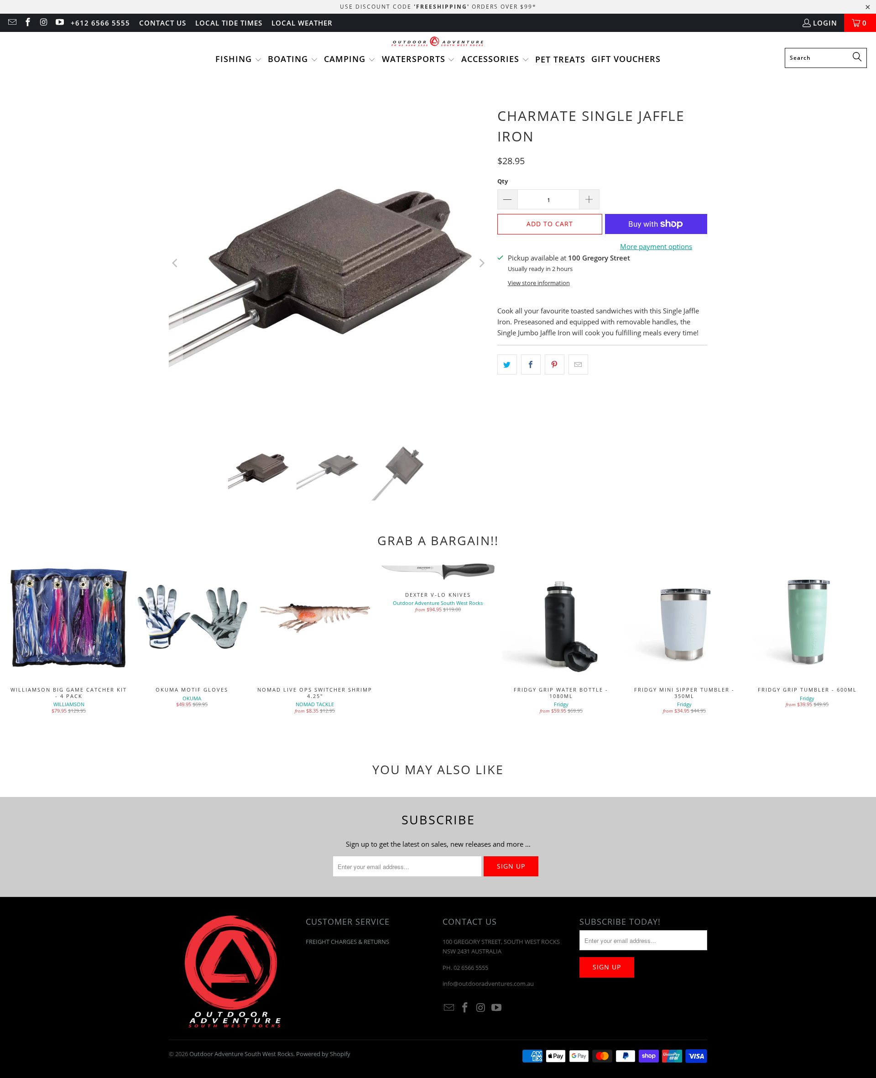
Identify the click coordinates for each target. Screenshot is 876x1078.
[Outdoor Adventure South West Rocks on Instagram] (43, 22)
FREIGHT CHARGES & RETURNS (347, 941)
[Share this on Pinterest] (554, 364)
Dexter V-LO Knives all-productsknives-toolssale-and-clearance (438, 571)
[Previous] (175, 263)
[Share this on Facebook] (531, 364)
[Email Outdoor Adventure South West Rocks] (11, 22)
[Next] (481, 263)
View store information (539, 283)
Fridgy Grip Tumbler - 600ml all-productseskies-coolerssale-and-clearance (807, 618)
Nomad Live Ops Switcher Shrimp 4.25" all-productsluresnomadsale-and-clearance (315, 618)
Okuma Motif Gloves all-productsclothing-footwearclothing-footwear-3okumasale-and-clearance (191, 618)
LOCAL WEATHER (302, 22)
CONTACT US (162, 22)
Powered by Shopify (323, 1054)
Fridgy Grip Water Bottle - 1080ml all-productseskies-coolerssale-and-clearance (561, 618)
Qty (502, 181)
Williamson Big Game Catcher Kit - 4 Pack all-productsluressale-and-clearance (69, 618)
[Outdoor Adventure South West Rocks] (438, 42)
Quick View (561, 638)
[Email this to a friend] (578, 364)
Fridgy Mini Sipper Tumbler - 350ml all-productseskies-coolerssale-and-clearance (684, 618)
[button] (238, 60)
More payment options (656, 246)
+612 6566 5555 (100, 22)
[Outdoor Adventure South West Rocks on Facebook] (27, 22)
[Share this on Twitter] (507, 364)
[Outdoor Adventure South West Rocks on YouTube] (59, 22)
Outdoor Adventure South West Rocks (241, 1054)
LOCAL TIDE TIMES (228, 22)
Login (825, 22)
